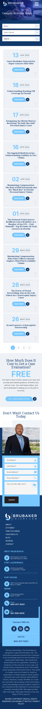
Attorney (10, 528)
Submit (11, 500)
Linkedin (27, 628)
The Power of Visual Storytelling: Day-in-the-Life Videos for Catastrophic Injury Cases (21, 294)
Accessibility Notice (22, 701)
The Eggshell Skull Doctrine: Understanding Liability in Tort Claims (21, 155)
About (8, 525)
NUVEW (8, 699)
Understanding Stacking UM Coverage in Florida (21, 92)
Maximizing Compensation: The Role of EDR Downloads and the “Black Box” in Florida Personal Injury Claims (21, 188)
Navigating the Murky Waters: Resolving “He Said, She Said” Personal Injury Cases (21, 123)
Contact (10, 544)
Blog (8, 538)
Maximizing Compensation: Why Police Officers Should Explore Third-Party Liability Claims (21, 259)
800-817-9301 (17, 604)
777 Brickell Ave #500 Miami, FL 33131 (17, 595)
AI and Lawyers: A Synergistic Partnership (21, 326)
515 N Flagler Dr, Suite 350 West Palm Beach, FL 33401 (18, 557)
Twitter (20, 628)
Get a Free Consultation (19, 399)
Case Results (12, 534)
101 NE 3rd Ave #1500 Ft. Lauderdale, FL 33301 (17, 569)
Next (29, 348)
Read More (18, 70)
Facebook (14, 628)
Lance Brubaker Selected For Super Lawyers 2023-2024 (21, 62)
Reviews (9, 541)
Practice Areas (13, 531)
